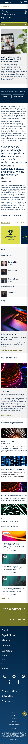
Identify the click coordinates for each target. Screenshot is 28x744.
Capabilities (6, 6)
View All (4, 599)
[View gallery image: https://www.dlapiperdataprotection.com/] (14, 487)
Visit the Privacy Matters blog (11, 350)
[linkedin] (9, 682)
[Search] (21, 2)
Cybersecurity (6, 96)
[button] (24, 15)
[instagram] (14, 676)
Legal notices (14, 712)
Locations (4, 655)
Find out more (6, 415)
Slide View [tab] (7, 222)
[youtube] (18, 682)
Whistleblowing (14, 721)
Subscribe (7, 696)
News (3, 659)
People (5, 630)
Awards (4, 24)
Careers (5, 650)
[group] (10, 235)
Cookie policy (14, 715)
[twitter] (23, 676)
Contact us (7, 701)
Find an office (9, 691)
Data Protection (18, 96)
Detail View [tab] (20, 222)
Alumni (3, 668)
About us (6, 640)
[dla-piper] (6, 2)
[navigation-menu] (25, 2)
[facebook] (4, 676)
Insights (5, 645)
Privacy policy (14, 709)
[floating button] (24, 713)
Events (3, 664)
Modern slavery (14, 718)
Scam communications (14, 724)
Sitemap (13, 728)
